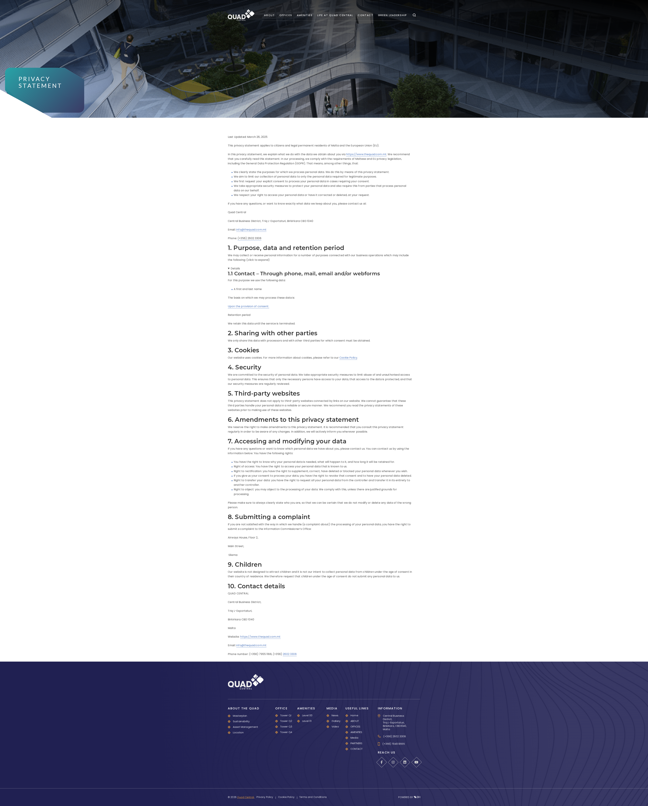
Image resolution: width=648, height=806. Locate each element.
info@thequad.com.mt (251, 230)
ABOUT (269, 15)
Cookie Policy (348, 358)
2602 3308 (289, 654)
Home (354, 715)
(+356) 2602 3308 (249, 238)
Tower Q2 (286, 721)
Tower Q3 (286, 726)
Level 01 (307, 721)
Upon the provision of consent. (248, 306)
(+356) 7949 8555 (393, 743)
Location (238, 732)
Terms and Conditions (313, 797)
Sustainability (241, 721)
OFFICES (285, 15)
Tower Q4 (286, 732)
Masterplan (240, 715)
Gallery (336, 721)
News (335, 715)
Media (354, 737)
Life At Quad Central (335, 15)
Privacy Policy (264, 797)
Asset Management (245, 727)
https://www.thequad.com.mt (366, 154)
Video (335, 726)
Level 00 (307, 715)
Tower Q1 (285, 715)
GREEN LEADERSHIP (392, 15)
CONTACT (365, 15)
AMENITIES (305, 15)
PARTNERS (356, 743)
